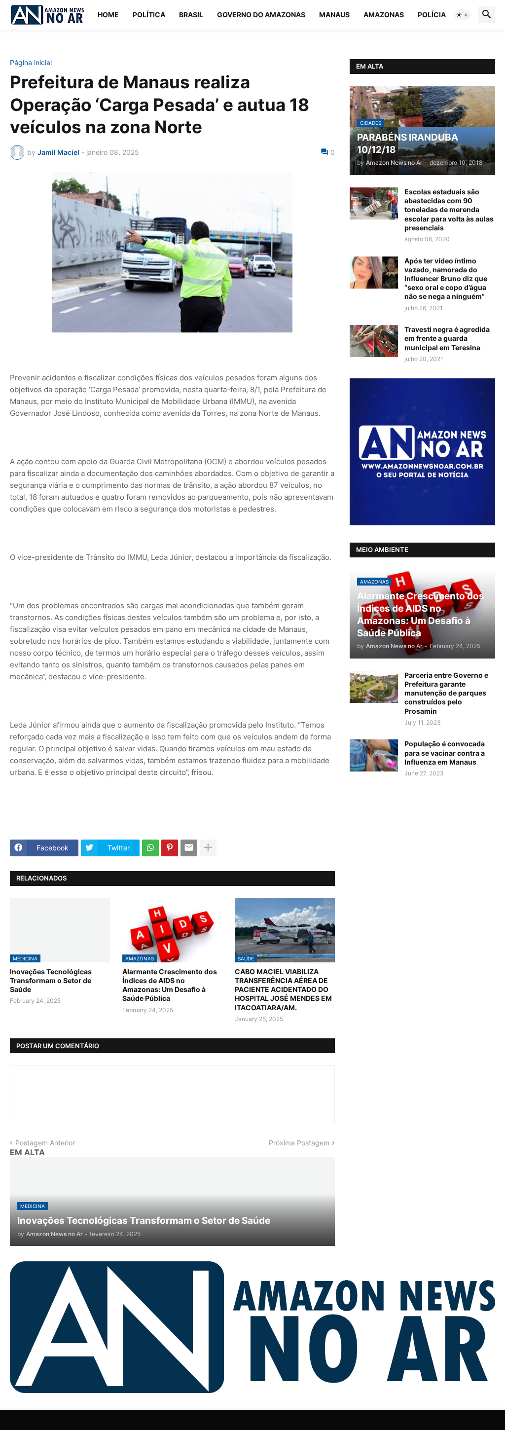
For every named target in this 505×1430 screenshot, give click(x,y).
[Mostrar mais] (208, 848)
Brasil (191, 14)
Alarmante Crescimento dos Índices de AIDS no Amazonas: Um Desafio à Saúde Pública (169, 985)
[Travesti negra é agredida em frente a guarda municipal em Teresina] (374, 341)
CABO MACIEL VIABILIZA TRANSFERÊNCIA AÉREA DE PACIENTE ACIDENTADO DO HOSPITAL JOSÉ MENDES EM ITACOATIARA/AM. (283, 989)
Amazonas (383, 14)
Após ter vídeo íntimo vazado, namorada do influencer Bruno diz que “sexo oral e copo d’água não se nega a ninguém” (445, 279)
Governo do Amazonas (261, 14)
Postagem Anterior (45, 1142)
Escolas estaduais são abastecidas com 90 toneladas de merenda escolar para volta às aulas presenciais (449, 209)
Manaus (334, 14)
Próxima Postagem (299, 1142)
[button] (462, 15)
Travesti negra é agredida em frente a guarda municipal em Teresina (447, 338)
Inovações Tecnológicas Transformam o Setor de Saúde (51, 980)
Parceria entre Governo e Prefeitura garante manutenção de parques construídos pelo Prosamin (446, 693)
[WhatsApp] (150, 848)
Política (149, 14)
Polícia (432, 14)
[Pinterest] (169, 848)
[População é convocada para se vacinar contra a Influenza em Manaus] (374, 755)
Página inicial (31, 62)
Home (108, 14)
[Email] (188, 848)
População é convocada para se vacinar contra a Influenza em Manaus (444, 752)
